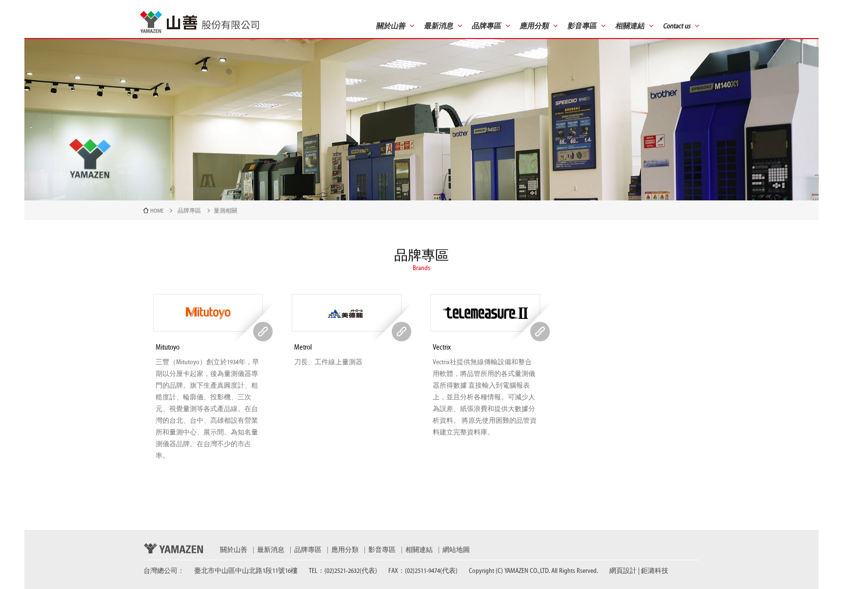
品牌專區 (189, 210)
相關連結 (419, 550)
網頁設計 (623, 571)
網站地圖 (456, 550)
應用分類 (345, 550)
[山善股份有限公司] (200, 22)
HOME (156, 210)
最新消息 (270, 550)
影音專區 (382, 550)
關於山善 (233, 550)
